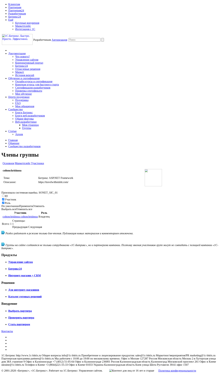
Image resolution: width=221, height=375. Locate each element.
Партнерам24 (16, 10)
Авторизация (59, 39)
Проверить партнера (21, 317)
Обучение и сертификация (24, 78)
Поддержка (21, 100)
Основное (8, 163)
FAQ (18, 103)
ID (6, 196)
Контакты (7, 331)
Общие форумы (24, 118)
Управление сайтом (26, 59)
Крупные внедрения (27, 22)
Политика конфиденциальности (177, 370)
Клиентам (14, 4)
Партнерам (14, 7)
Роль (7, 202)
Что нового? (22, 56)
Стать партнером (19, 324)
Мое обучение (23, 93)
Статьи (12, 131)
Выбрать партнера (20, 310)
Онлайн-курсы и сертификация (33, 81)
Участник (10, 199)
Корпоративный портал (29, 62)
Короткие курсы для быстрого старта (37, 84)
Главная (13, 140)
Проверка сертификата (28, 90)
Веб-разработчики (26, 121)
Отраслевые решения (27, 69)
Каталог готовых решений (25, 296)
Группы (26, 128)
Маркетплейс (23, 26)
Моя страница (30, 124)
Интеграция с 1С (25, 29)
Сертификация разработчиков (32, 87)
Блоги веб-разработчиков (30, 115)
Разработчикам (17, 13)
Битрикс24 (14, 16)
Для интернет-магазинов (23, 289)
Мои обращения (24, 106)
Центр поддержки (19, 96)
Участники (37, 163)
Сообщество (15, 109)
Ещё (10, 19)
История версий (24, 75)
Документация (17, 53)
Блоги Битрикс (24, 112)
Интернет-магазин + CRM (24, 275)
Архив (19, 134)
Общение (13, 143)
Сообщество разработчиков (24, 146)
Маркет (19, 72)
